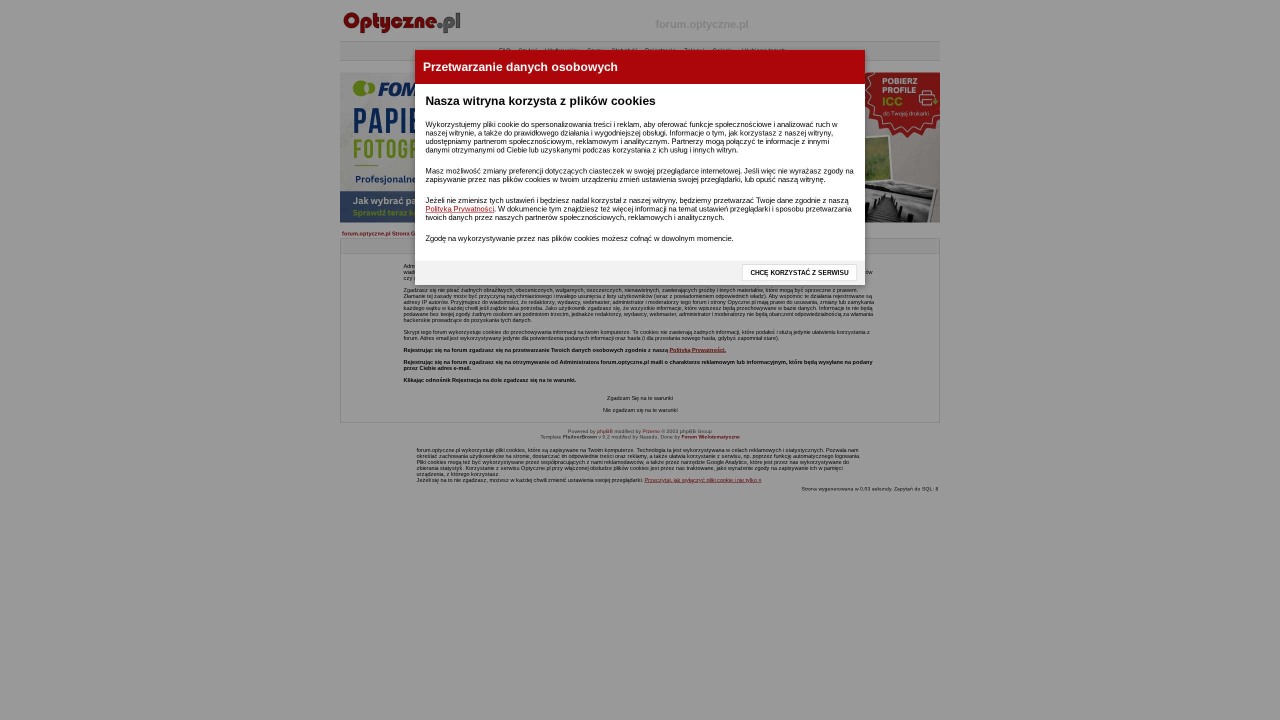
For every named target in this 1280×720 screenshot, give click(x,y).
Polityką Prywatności (460, 208)
